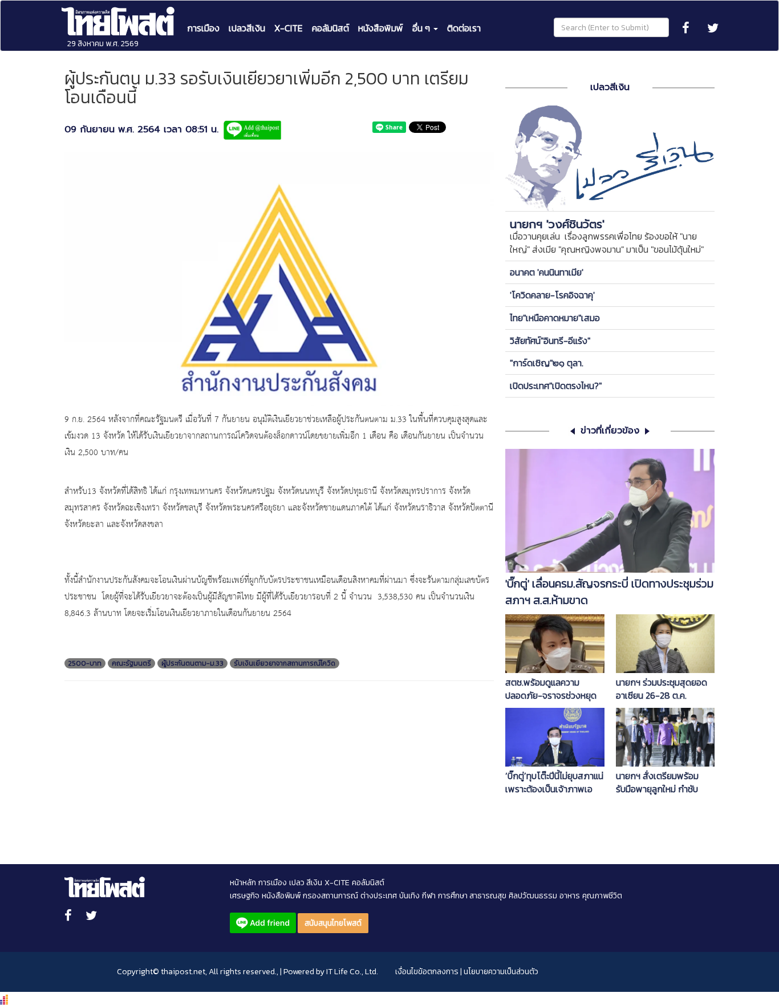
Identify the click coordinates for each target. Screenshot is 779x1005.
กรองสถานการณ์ (330, 896)
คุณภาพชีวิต (602, 896)
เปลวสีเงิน (247, 28)
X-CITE (288, 28)
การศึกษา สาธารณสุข (472, 896)
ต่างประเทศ (378, 896)
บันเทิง (409, 896)
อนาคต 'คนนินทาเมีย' (546, 272)
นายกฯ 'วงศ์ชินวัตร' (557, 224)
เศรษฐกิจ (244, 896)
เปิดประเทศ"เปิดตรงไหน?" (556, 385)
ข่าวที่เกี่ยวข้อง (610, 430)
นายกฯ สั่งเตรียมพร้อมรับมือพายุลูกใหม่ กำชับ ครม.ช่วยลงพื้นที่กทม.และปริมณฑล (660, 782)
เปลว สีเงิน (305, 883)
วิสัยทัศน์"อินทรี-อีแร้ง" (550, 340)
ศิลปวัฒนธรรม (533, 896)
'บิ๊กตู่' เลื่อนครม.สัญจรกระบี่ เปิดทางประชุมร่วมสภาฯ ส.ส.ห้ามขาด (609, 592)
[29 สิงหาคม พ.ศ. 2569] (119, 15)
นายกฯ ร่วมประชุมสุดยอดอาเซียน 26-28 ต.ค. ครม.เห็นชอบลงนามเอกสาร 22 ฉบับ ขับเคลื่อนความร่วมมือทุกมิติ (664, 689)
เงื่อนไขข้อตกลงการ (427, 972)
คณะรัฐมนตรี (131, 663)
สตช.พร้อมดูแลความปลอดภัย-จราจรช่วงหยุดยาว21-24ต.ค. (551, 689)
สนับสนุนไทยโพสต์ (333, 923)
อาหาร (569, 896)
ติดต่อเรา (464, 28)
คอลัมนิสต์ (330, 28)
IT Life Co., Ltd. (352, 972)
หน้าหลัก (243, 883)
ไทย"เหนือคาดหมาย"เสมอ (555, 318)
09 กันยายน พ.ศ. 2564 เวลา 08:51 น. (141, 129)
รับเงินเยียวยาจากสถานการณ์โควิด (284, 663)
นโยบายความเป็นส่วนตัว (501, 972)
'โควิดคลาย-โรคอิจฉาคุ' (552, 295)
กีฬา (429, 896)
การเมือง (203, 28)
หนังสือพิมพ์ (380, 28)
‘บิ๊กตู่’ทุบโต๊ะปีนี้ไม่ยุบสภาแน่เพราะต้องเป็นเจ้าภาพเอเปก (554, 782)
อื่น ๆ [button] (422, 28)
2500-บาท (85, 663)
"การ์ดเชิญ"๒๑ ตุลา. (546, 363)
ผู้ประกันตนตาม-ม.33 (192, 663)
